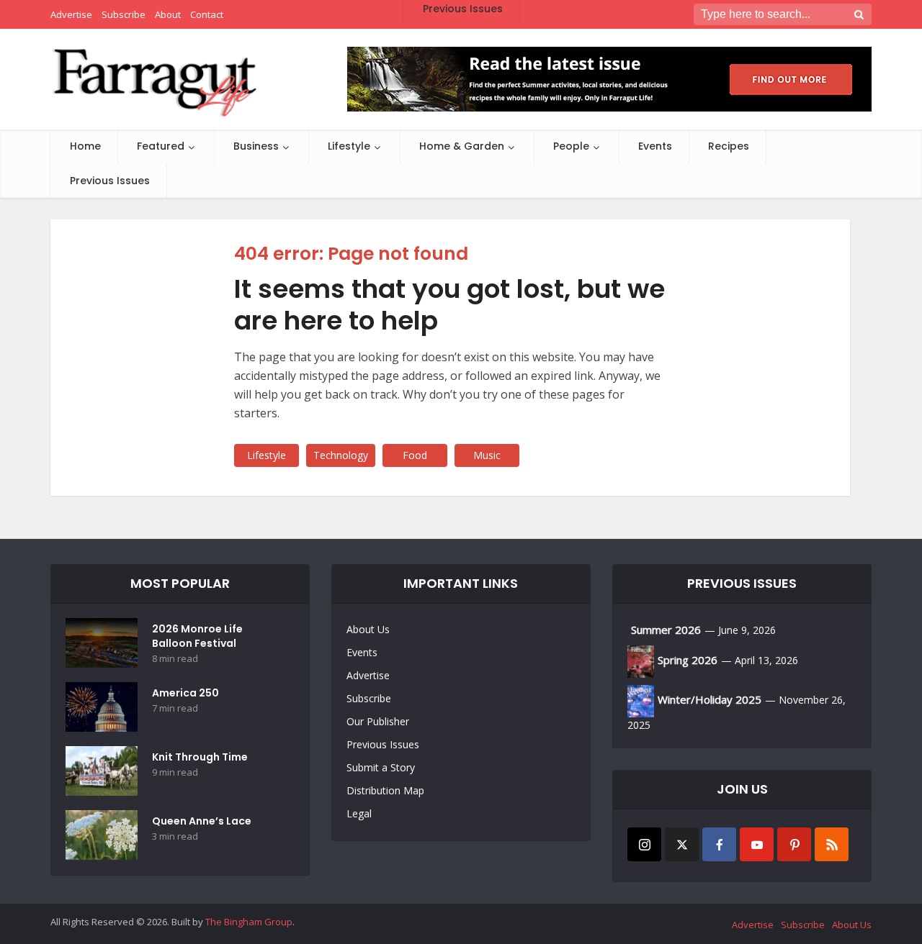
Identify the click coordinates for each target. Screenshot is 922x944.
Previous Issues (110, 180)
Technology (340, 455)
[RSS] (832, 844)
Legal (359, 813)
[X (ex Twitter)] (682, 844)
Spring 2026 (687, 660)
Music (487, 455)
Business (256, 146)
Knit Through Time (200, 757)
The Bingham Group (248, 921)
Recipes (728, 146)
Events (655, 146)
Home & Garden (461, 146)
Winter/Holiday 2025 (709, 699)
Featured (160, 146)
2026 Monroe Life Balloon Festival (197, 636)
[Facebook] (719, 844)
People (571, 146)
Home (85, 146)
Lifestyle (349, 146)
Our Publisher (377, 721)
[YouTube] (757, 844)
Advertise (368, 675)
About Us (368, 629)
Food (415, 455)
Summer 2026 (666, 629)
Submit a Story (380, 767)
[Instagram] (644, 844)
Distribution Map (385, 790)
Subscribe (368, 698)
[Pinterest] (794, 844)
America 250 (185, 693)
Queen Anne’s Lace (201, 821)
